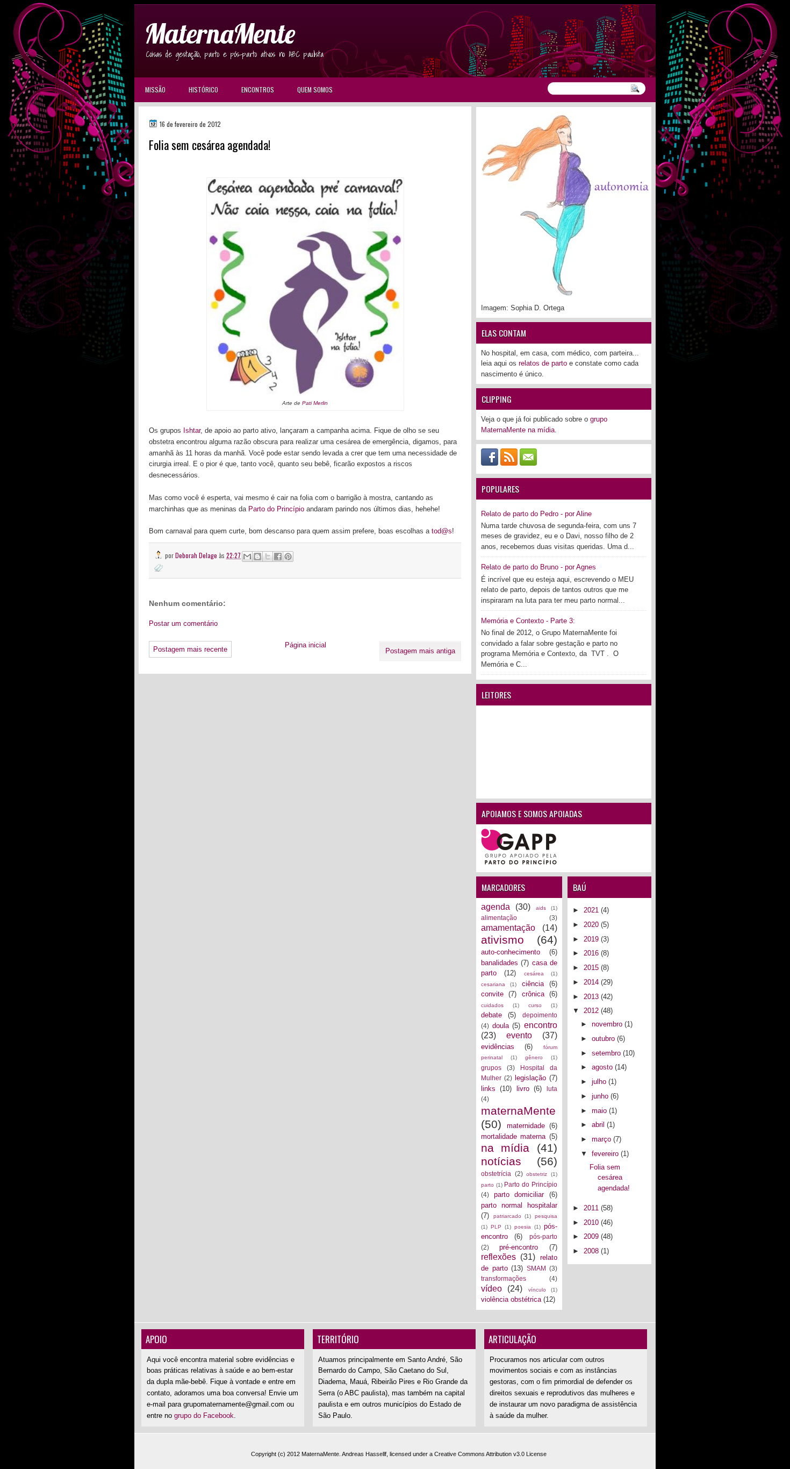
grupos (491, 1067)
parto (487, 1185)
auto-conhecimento (510, 952)
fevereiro (606, 1154)
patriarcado (507, 1216)
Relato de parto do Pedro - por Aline (536, 514)
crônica (533, 994)
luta (552, 1088)
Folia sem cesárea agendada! (610, 1177)
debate (491, 1015)
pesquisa (546, 1216)
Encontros (257, 89)
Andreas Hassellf (364, 1454)
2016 (592, 953)
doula (500, 1026)
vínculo (537, 1290)
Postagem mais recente (190, 649)
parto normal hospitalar (519, 1205)
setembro (607, 1053)
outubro (604, 1039)
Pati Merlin (315, 403)
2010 (592, 1222)
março (602, 1139)
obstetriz (536, 1174)
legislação (530, 1078)
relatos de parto (543, 363)
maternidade (526, 1126)
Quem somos (315, 89)
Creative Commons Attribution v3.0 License (490, 1454)
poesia (522, 1227)
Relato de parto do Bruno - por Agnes (538, 567)
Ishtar (191, 430)
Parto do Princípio (276, 509)
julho (600, 1082)
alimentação (499, 917)
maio (600, 1111)
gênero (534, 1057)
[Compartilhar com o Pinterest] (288, 556)
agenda (495, 906)
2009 (592, 1236)
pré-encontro (518, 1247)
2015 (592, 968)
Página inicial (305, 645)
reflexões (498, 1256)
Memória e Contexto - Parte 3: (528, 621)
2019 (592, 939)
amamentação (508, 927)
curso (535, 1005)
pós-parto (543, 1236)
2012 (592, 1011)
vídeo (491, 1288)
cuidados (492, 1005)
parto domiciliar (519, 1194)
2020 (592, 925)
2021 (592, 910)
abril (599, 1125)
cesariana (493, 984)
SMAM (536, 1268)
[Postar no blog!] (257, 556)
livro (522, 1089)
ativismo (502, 939)
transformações (503, 1278)
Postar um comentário (183, 623)
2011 (592, 1208)
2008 (592, 1251)
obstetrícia (496, 1173)
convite (492, 994)
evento (519, 1035)
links (488, 1089)
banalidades (499, 963)
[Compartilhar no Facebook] (277, 556)
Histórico (203, 89)
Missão (155, 89)
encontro (540, 1025)
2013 (592, 997)
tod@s (442, 531)
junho (601, 1096)
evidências (497, 1047)
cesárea (534, 973)
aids (541, 908)
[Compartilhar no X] (267, 556)
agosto (603, 1067)
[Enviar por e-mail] (247, 556)
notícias (501, 1161)
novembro (608, 1024)
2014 (592, 982)
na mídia (505, 1148)
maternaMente (518, 1110)
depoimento (539, 1014)
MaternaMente (220, 34)
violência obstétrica (511, 1299)
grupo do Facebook (204, 1415)
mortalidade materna (513, 1136)
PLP (496, 1227)
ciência (533, 984)
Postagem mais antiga (420, 651)
